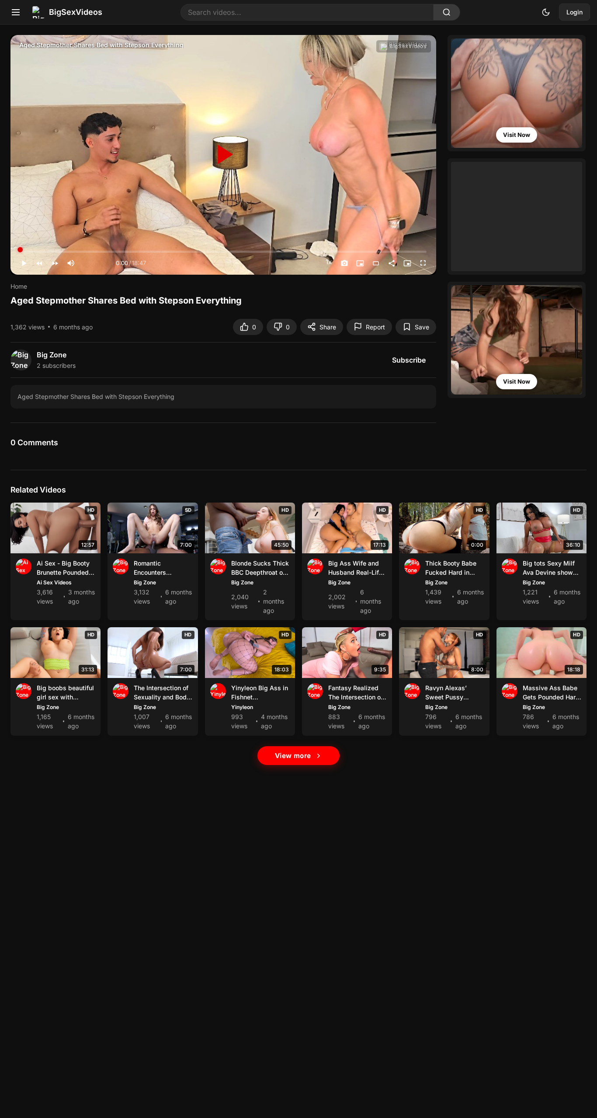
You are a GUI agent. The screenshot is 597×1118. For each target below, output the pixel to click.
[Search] (446, 12)
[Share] (391, 263)
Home (18, 286)
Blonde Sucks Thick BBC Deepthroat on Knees (260, 572)
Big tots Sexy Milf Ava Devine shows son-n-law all (549, 572)
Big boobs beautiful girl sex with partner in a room (65, 697)
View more (293, 755)
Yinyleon (242, 707)
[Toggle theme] (546, 12)
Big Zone (145, 582)
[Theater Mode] (376, 263)
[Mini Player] (360, 263)
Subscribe (409, 360)
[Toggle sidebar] (15, 12)
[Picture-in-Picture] (407, 263)
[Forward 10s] (55, 263)
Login (574, 12)
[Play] (223, 155)
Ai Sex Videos (54, 582)
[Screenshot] (344, 263)
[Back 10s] (39, 263)
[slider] (93, 263)
